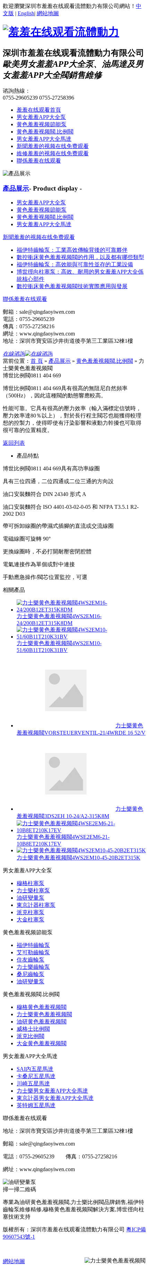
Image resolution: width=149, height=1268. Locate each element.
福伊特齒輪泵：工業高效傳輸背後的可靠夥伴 (72, 250)
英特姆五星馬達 (36, 1105)
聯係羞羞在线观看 (39, 161)
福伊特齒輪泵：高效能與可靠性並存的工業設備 (75, 264)
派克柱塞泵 (30, 912)
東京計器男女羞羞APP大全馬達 (55, 1098)
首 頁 (36, 361)
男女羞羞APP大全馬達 (44, 139)
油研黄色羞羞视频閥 (42, 1021)
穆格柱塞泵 (30, 883)
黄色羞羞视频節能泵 (42, 124)
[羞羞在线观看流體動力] (61, 32)
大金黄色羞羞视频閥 (42, 1043)
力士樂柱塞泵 (33, 890)
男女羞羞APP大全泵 (41, 117)
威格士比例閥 (33, 1029)
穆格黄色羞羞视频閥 (42, 1007)
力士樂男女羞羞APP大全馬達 (52, 1091)
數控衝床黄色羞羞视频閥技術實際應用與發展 (72, 286)
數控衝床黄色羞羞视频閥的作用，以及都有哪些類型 (80, 257)
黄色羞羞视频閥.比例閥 (45, 132)
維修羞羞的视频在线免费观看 (53, 153)
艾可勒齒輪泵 (33, 952)
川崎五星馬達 (33, 1083)
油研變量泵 (30, 898)
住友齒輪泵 (30, 960)
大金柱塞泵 (30, 919)
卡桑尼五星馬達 (36, 1076)
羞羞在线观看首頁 (39, 110)
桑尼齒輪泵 (30, 974)
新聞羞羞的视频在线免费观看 (53, 146)
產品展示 (16, 188)
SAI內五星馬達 (35, 1069)
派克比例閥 (30, 1036)
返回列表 (14, 443)
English (26, 13)
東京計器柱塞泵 (36, 905)
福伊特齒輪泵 (33, 945)
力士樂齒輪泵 (33, 967)
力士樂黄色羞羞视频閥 (44, 1014)
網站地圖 (48, 13)
